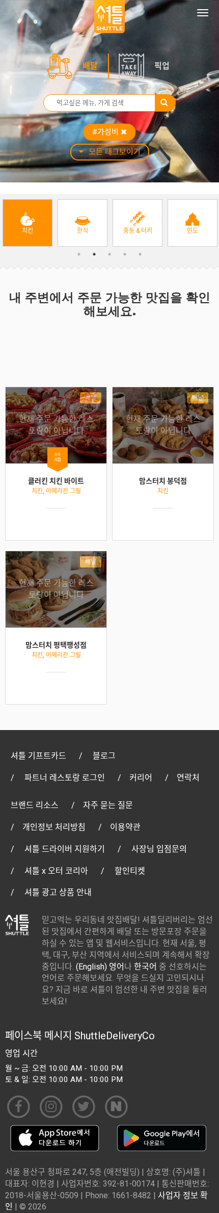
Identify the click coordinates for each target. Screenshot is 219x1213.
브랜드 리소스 (35, 805)
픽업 (162, 66)
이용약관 (125, 827)
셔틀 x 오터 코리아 (56, 871)
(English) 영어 (100, 967)
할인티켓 (130, 871)
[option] (27, 223)
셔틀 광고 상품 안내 (58, 892)
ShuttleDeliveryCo (114, 1036)
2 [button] (94, 254)
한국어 (145, 967)
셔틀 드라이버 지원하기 (64, 849)
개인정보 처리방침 (54, 827)
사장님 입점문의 (159, 849)
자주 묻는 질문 (108, 805)
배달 (90, 66)
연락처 (188, 778)
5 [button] (140, 254)
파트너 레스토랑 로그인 (64, 778)
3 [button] (109, 254)
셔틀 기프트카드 (38, 756)
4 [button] (125, 254)
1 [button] (79, 254)
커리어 (140, 778)
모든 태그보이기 (115, 151)
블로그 (104, 756)
